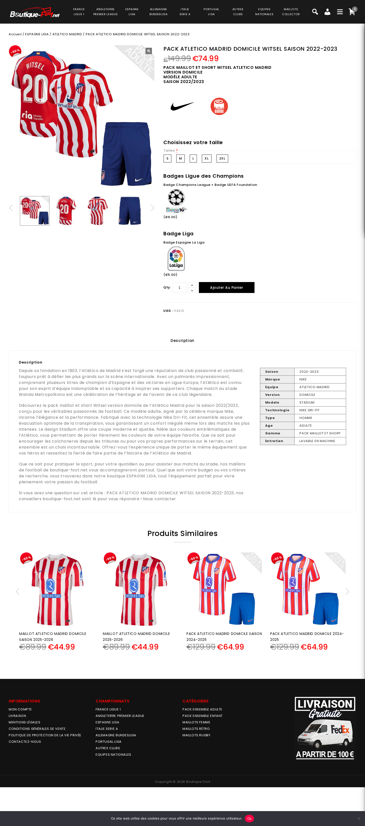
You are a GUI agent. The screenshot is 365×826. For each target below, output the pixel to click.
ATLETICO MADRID (67, 34)
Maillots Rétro (196, 728)
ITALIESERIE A (185, 11)
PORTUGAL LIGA (109, 741)
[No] (358, 818)
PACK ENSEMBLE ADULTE (202, 709)
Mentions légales (24, 722)
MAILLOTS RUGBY (196, 735)
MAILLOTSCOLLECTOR (291, 11)
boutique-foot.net (69, 470)
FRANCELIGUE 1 (79, 11)
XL (207, 158)
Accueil (15, 34)
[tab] (182, 340)
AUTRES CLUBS (108, 748)
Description (182, 340)
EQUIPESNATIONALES (264, 11)
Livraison (17, 715)
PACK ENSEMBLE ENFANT (202, 715)
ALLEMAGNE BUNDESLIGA (116, 735)
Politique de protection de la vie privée (45, 735)
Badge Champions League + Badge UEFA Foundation (210, 184)
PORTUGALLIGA (211, 11)
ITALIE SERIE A (107, 728)
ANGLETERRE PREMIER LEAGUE (105, 11)
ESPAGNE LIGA (37, 34)
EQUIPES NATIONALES (113, 754)
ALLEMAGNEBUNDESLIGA (158, 11)
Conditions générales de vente (37, 728)
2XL (222, 158)
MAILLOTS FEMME (196, 722)
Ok (249, 819)
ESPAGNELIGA (132, 11)
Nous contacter (159, 499)
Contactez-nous (25, 741)
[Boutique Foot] (35, 12)
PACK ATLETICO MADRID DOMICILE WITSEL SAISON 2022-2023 (170, 493)
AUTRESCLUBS (238, 11)
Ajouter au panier (226, 287)
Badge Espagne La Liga (184, 242)
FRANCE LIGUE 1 (108, 709)
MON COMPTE (20, 709)
